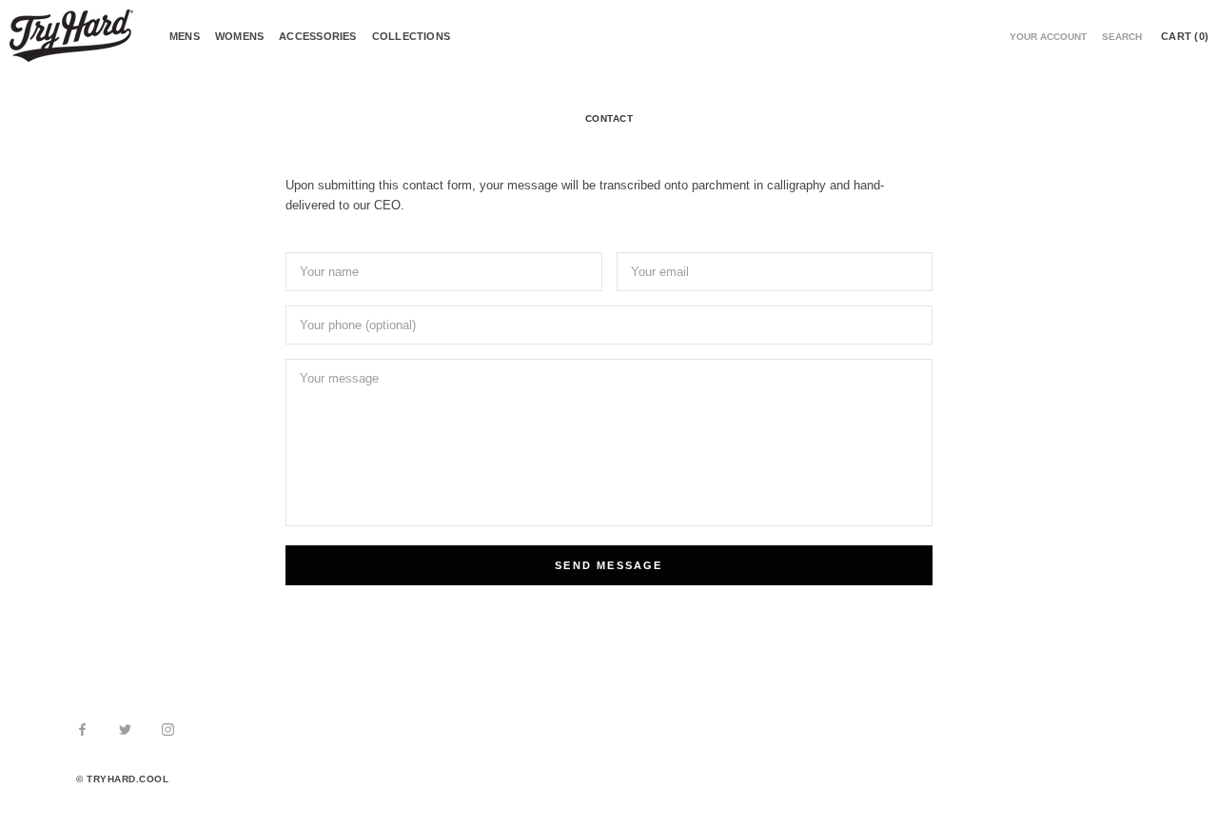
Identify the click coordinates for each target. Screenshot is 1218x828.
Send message (608, 565)
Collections (411, 36)
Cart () (1184, 36)
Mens (184, 36)
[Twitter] (125, 729)
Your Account (1048, 36)
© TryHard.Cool (122, 779)
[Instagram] (168, 729)
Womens (239, 36)
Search (1122, 36)
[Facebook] (82, 729)
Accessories (317, 36)
